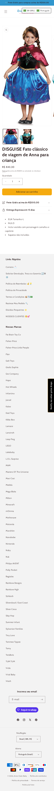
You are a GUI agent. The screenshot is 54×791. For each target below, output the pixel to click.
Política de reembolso (38, 776)
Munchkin (10, 530)
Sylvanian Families (14, 629)
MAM (8, 465)
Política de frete (28, 785)
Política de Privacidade (16, 290)
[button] (6, 11)
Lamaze (9, 426)
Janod (8, 400)
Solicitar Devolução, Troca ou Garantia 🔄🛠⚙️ (26, 275)
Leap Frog (10, 439)
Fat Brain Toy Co (13, 334)
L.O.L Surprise (12, 459)
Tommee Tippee (13, 642)
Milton (9, 498)
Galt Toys (10, 360)
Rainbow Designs (14, 583)
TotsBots (10, 655)
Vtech (8, 681)
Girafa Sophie (12, 367)
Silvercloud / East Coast (17, 602)
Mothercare (11, 517)
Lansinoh (10, 432)
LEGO (8, 445)
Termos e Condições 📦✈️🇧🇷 (19, 297)
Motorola (10, 524)
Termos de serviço (38, 780)
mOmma (10, 511)
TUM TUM (10, 661)
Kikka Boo (10, 419)
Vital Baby (10, 674)
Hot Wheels (11, 387)
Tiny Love (10, 635)
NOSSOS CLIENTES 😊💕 (18, 316)
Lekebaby (10, 452)
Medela (9, 485)
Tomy (8, 648)
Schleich (10, 596)
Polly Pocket (11, 570)
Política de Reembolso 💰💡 (19, 283)
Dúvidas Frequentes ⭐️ (16, 310)
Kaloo (8, 406)
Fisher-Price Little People (17, 347)
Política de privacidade (20, 780)
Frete (4, 171)
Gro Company (12, 373)
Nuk (7, 556)
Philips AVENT (12, 563)
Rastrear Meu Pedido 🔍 (17, 303)
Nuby (8, 550)
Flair (8, 354)
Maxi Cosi (10, 478)
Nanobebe (11, 537)
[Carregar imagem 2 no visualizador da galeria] (27, 136)
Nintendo (10, 543)
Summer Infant (13, 622)
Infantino (10, 393)
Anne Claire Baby (20, 776)
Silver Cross (11, 609)
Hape (8, 380)
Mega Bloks (11, 491)
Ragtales (10, 576)
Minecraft (10, 504)
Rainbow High (12, 589)
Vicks (8, 668)
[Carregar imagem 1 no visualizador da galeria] (10, 136)
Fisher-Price (11, 341)
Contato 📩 (11, 267)
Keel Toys (10, 413)
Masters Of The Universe (17, 472)
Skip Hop (10, 615)
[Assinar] (42, 699)
